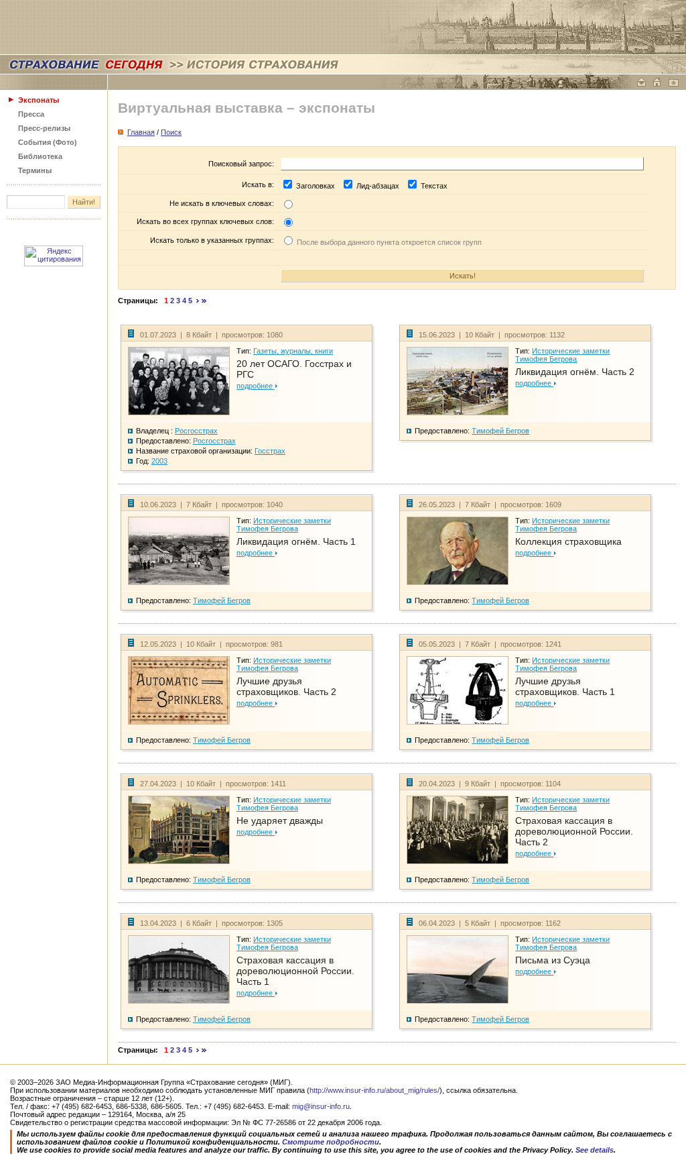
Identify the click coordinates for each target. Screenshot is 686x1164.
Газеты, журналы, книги (293, 351)
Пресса (31, 114)
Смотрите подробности (330, 1142)
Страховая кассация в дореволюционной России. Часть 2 (574, 831)
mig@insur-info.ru (321, 1106)
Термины (35, 170)
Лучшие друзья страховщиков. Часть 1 (565, 686)
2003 (159, 461)
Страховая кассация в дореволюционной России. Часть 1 (295, 971)
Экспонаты (38, 100)
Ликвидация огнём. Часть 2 (574, 371)
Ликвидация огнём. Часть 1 (296, 541)
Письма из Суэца (552, 960)
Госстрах (270, 451)
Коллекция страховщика (568, 541)
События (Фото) (47, 142)
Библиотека (40, 156)
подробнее (255, 386)
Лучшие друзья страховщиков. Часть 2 (286, 686)
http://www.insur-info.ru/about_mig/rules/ (374, 1090)
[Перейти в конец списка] (204, 301)
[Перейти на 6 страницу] (198, 301)
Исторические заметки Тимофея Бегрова (562, 355)
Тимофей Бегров (500, 431)
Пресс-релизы (44, 128)
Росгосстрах (196, 431)
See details (594, 1150)
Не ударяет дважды (279, 820)
